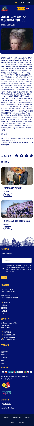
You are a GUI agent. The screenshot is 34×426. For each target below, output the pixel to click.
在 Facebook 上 (8, 408)
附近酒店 (4, 308)
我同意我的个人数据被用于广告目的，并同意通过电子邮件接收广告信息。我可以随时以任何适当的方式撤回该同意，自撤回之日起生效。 (18, 268)
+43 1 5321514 (13, 2)
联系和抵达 (7, 332)
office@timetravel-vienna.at (16, 2)
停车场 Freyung (9, 338)
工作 (2, 314)
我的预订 (32, 2)
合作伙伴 (4, 311)
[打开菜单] (32, 9)
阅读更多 (8, 195)
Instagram (7, 404)
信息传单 (7, 302)
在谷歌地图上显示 (9, 335)
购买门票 (21, 8)
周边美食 (4, 305)
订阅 (4, 278)
